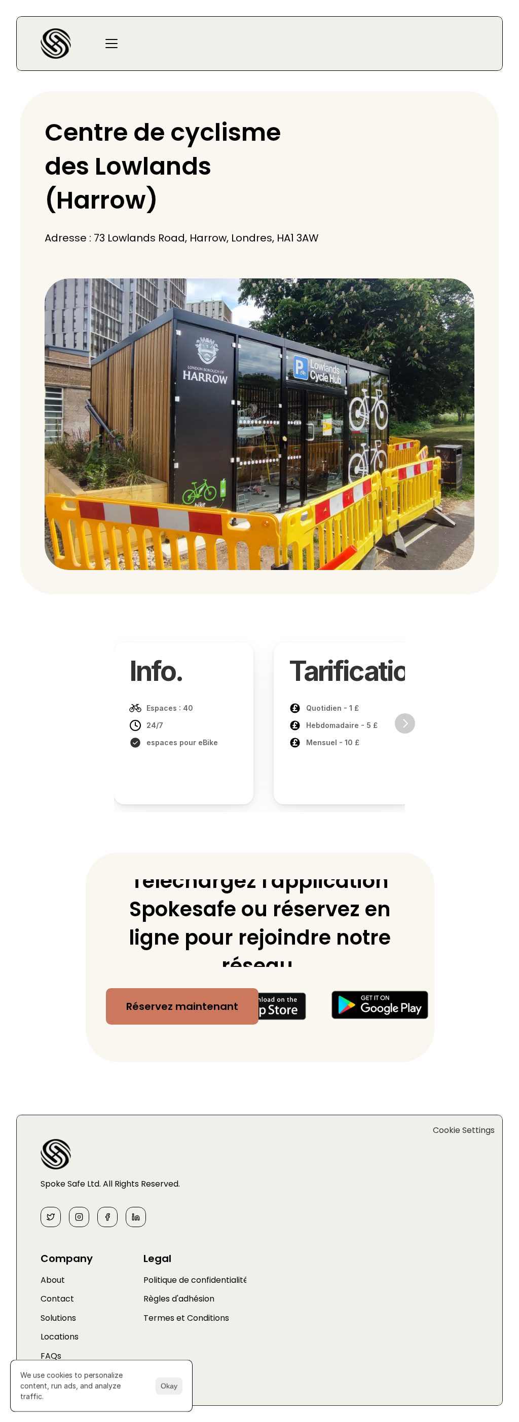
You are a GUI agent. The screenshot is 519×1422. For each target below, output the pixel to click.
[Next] (405, 723)
